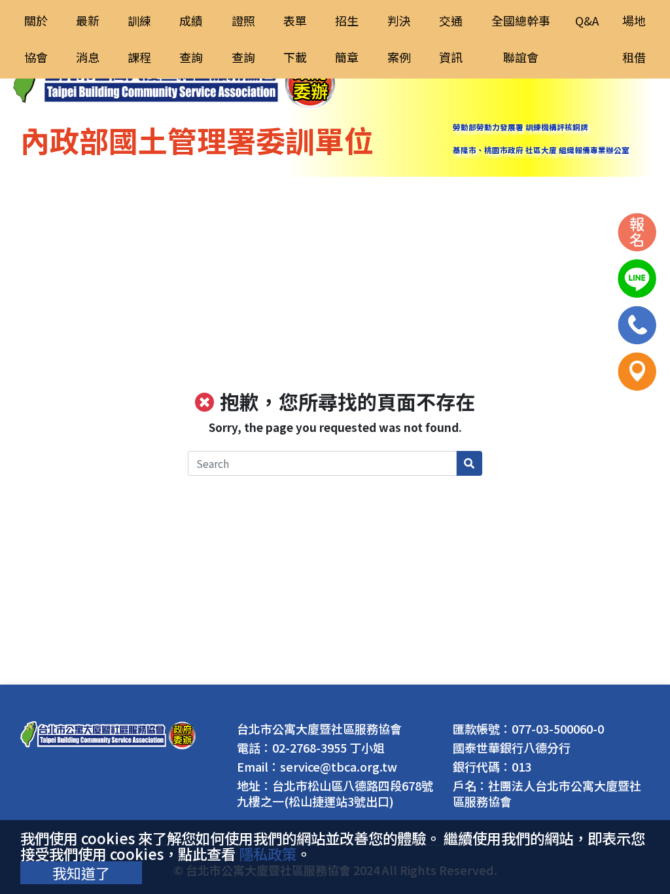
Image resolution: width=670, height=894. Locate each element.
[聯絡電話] (637, 322)
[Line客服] (637, 276)
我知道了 (81, 872)
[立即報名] (637, 229)
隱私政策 (267, 853)
